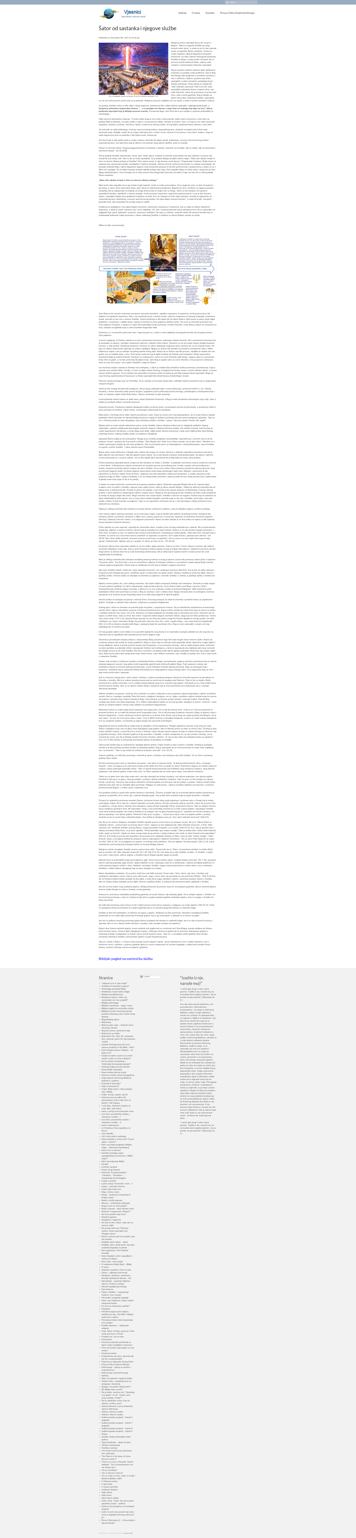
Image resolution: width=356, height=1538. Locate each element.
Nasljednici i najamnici (111, 1220)
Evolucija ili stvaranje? (111, 1083)
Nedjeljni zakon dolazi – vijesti (115, 1242)
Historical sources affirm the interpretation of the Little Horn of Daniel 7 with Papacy (116, 1100)
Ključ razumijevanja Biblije (113, 1161)
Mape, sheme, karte (110, 1192)
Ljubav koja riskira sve (111, 1189)
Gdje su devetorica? (110, 1086)
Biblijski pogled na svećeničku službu (126, 959)
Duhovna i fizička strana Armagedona (118, 1075)
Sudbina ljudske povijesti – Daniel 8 (117, 1428)
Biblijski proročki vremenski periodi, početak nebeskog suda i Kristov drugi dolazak (118, 1014)
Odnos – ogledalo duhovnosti (114, 1272)
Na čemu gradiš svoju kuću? (114, 1214)
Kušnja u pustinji (109, 1181)
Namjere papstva (109, 1217)
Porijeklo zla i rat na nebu (113, 1336)
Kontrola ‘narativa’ (109, 1167)
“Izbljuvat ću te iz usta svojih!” (114, 983)
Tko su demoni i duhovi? (112, 1473)
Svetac (104, 1434)
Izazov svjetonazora (110, 1125)
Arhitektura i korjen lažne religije (116, 992)
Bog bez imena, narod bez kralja (116, 1030)
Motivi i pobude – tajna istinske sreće (118, 1209)
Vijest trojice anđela (110, 1498)
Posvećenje (107, 1339)
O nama (105, 1267)
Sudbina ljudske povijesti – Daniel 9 (117, 1431)
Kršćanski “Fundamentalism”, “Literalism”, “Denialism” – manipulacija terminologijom (114, 1175)
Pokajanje (106, 1309)
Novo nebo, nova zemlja (112, 1261)
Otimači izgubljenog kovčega (114, 1286)
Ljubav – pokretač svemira (113, 1186)
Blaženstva (106, 1022)
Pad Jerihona (107, 1289)
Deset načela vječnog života (114, 1072)
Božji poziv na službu (111, 1033)
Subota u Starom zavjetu (112, 1414)
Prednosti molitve (109, 1353)
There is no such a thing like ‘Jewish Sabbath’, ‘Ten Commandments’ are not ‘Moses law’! (117, 1464)
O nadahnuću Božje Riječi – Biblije (117, 1264)
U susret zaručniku (110, 1487)
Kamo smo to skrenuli (111, 1150)
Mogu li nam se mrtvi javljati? (114, 1206)
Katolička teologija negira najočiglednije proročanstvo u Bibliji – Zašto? (118, 1156)
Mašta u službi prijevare (112, 1200)
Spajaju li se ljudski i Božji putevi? (116, 1387)
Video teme (107, 1495)
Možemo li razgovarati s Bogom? (116, 1211)
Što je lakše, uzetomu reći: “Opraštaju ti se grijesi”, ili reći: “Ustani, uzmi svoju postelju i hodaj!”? (118, 1395)
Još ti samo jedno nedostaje (114, 1136)
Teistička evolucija (109, 1448)
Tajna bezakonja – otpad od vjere (116, 1442)
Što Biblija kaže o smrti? (112, 1389)
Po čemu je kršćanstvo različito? (116, 1306)
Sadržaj (105, 1375)
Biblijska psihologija (110, 1003)
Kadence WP (128, 1533)
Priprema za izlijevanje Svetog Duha (117, 1362)
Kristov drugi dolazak (111, 1170)
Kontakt (105, 1164)
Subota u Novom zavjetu (112, 1412)
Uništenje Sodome (110, 1489)
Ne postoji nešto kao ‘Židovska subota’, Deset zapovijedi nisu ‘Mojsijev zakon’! (115, 1231)
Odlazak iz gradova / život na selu (116, 1270)
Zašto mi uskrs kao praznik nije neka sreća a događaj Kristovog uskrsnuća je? (118, 1515)
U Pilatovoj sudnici (110, 1481)
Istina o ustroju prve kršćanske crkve (118, 1111)
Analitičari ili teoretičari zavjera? (115, 986)
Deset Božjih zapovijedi (112, 1069)
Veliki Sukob (107, 1492)
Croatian (146, 976)
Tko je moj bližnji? (109, 1470)
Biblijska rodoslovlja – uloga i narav (117, 1005)
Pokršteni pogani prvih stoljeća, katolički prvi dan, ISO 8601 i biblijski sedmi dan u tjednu (117, 1314)
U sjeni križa (107, 1484)
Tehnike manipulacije (111, 1445)
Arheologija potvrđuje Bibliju (114, 989)
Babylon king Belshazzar (112, 994)
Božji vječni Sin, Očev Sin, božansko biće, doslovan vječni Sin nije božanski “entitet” (118, 1039)
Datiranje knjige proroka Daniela (116, 1067)
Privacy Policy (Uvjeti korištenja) (115, 1364)
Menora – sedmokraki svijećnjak (116, 1203)
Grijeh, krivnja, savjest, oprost (115, 1094)
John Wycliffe (107, 1133)
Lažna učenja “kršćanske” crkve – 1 (117, 1183)
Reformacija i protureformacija (115, 1373)
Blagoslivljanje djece (110, 1019)
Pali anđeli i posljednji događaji (115, 1298)
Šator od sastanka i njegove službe (117, 1378)
